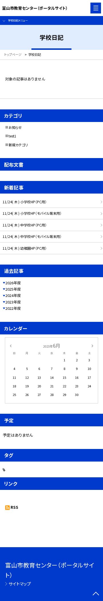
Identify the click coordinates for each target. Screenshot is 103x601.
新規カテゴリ (18, 144)
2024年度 (13, 295)
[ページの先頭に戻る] (96, 594)
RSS (14, 507)
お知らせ (15, 127)
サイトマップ (20, 584)
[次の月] (92, 345)
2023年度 (13, 302)
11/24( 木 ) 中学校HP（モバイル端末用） (32, 236)
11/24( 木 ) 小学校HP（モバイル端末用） (32, 213)
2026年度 (13, 282)
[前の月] (10, 345)
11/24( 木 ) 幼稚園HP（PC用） (25, 248)
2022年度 (13, 308)
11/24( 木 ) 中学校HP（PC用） (25, 225)
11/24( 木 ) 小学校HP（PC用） (25, 201)
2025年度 (13, 289)
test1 (12, 136)
